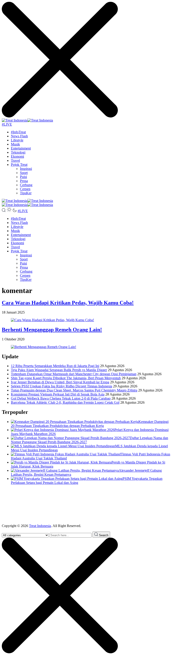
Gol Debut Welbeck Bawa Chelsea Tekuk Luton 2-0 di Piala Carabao (61, 398)
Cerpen (25, 189)
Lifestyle (17, 140)
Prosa (24, 181)
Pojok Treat (19, 164)
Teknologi (18, 152)
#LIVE (7, 124)
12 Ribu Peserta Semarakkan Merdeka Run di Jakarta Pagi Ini (55, 366)
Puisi (23, 177)
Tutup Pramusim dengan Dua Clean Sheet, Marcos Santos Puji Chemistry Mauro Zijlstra (74, 390)
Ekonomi (17, 156)
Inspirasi (26, 169)
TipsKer (25, 193)
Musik (15, 144)
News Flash (19, 136)
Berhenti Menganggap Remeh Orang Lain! (52, 330)
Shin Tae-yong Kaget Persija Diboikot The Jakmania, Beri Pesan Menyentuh (66, 378)
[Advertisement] (87, 504)
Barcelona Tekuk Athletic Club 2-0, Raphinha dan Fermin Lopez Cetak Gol (65, 402)
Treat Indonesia (40, 526)
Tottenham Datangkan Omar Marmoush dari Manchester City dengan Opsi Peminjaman (73, 374)
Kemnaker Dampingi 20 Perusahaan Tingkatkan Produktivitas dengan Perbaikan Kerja (90, 424)
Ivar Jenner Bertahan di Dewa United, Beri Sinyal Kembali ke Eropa (60, 382)
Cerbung (26, 185)
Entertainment (21, 148)
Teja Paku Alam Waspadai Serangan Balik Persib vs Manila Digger (59, 370)
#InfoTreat (18, 132)
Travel (15, 160)
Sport (24, 173)
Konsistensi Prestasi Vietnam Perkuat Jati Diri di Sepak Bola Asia (57, 394)
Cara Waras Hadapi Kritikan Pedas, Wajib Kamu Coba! (68, 303)
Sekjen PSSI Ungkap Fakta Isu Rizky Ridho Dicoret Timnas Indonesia (61, 386)
